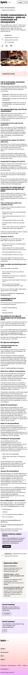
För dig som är (9, 652)
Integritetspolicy (12, 665)
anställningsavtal (12, 506)
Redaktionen (8, 35)
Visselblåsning (4, 669)
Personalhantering (10, 7)
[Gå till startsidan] (6, 2)
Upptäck (9, 649)
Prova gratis (7, 546)
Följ (4, 630)
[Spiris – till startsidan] (14, 640)
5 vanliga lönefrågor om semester (14, 368)
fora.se (2, 468)
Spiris (9, 656)
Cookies (24, 665)
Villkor (19, 665)
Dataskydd (3, 665)
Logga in (21, 2)
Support (9, 660)
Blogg (2, 7)
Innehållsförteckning (11, 74)
